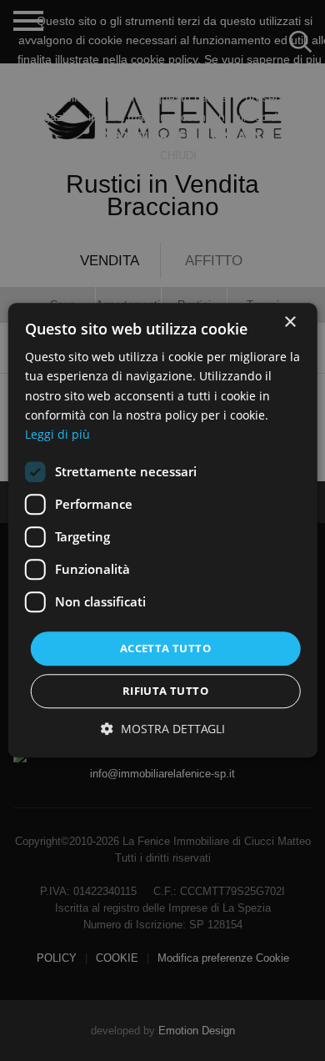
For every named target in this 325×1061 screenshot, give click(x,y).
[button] (163, 729)
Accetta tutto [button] (165, 648)
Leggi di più (57, 434)
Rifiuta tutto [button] (165, 691)
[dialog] (162, 530)
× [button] (289, 322)
